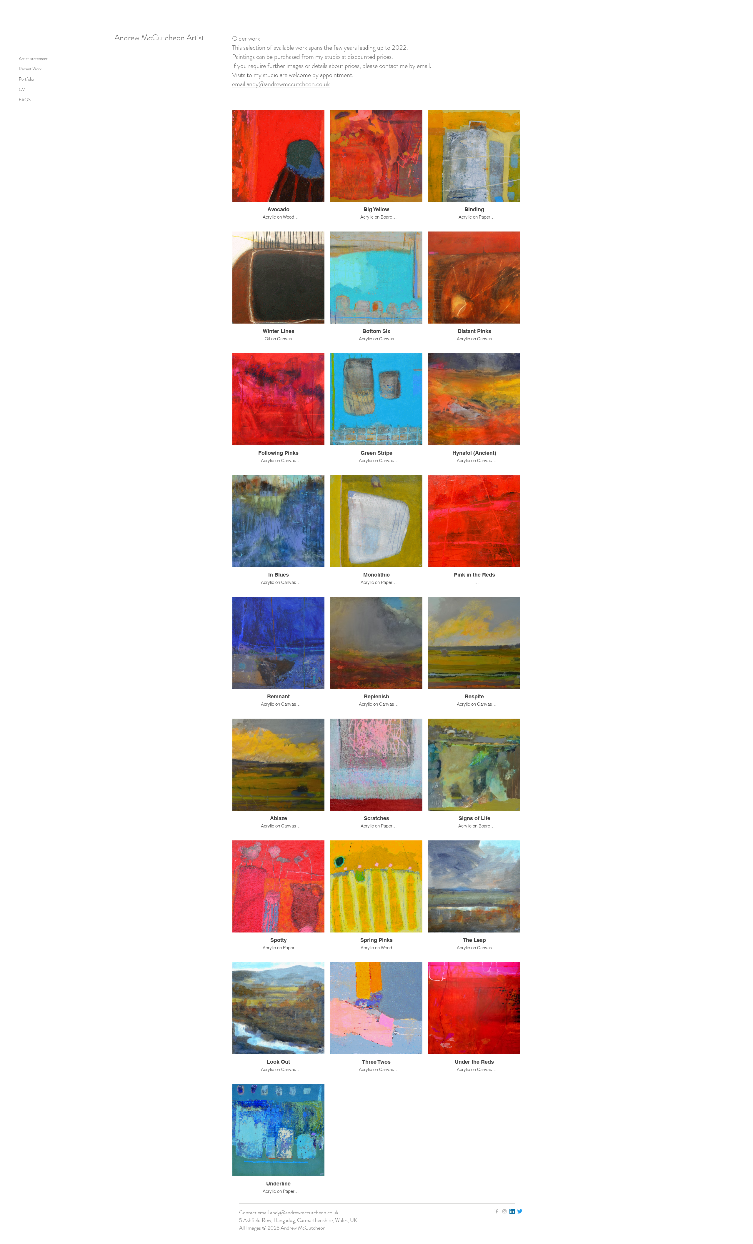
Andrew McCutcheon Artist (159, 38)
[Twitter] (519, 1211)
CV (22, 89)
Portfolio (26, 79)
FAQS (25, 99)
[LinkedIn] (512, 1211)
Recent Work (30, 69)
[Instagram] (504, 1211)
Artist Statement (33, 58)
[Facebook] (496, 1211)
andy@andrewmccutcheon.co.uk (304, 1212)
